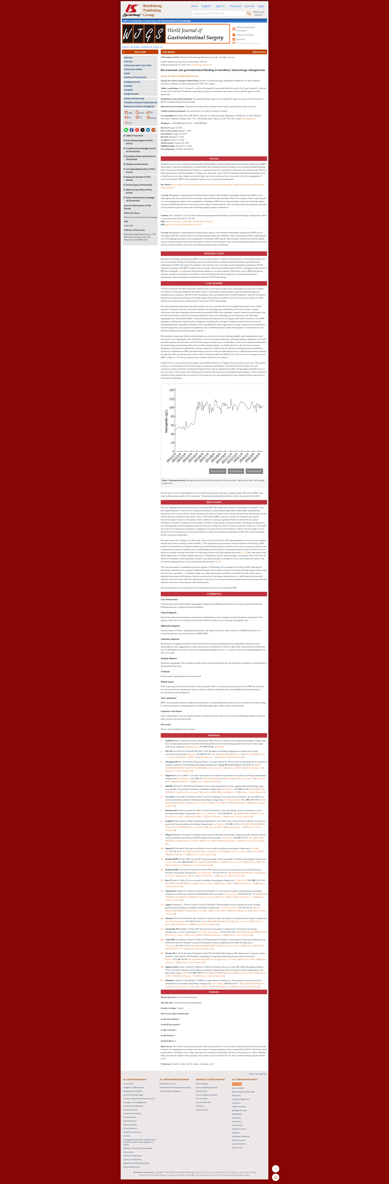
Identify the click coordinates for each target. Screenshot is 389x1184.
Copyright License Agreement (134, 1102)
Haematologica (192, 747)
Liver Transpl (217, 983)
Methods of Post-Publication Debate (137, 1148)
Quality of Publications (132, 1159)
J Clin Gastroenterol (228, 908)
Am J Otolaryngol (204, 873)
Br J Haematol (183, 778)
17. (162, 929)
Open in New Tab (218, 471)
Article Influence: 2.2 (240, 911)
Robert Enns (193, 76)
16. (162, 918)
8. (162, 821)
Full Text (237, 754)
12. (162, 870)
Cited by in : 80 (226, 883)
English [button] (206, 6)
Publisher (235, 1133)
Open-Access (128, 1152)
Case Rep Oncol (230, 894)
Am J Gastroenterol (232, 800)
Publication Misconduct (132, 1156)
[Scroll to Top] (275, 1168)
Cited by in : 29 (220, 911)
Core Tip (128, 61)
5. (162, 786)
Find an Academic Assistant (206, 1095)
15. (162, 904)
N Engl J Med (171, 862)
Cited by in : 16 (187, 876)
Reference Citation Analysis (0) (139, 106)
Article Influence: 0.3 (182, 924)
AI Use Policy (128, 1083)
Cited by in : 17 (187, 757)
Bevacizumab (177, 184)
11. (162, 859)
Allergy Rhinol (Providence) (229, 765)
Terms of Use (237, 1147)
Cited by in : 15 (196, 935)
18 (249, 549)
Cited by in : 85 (211, 841)
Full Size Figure (236, 471)
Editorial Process (129, 1121)
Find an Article (201, 1098)
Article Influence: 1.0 (183, 781)
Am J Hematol (227, 789)
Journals (249, 6)
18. (162, 939)
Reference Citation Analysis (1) (252, 792)
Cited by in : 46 (235, 768)
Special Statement (239, 1144)
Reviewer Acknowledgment (170, 1091)
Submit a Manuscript (131, 1167)
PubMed (128, 85)
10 (203, 555)
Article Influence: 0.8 (240, 803)
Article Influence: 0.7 (228, 792)
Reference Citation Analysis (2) (231, 757)
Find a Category (202, 1083)
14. (162, 891)
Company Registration (241, 1099)
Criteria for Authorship (132, 1113)
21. (162, 980)
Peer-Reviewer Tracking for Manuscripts (175, 1087)
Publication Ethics (239, 1129)
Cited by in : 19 (216, 827)
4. (162, 775)
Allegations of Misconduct (133, 1087)
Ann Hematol (218, 824)
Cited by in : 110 (203, 986)
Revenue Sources (238, 1140)
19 (182, 573)
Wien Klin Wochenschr (174, 921)
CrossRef (128, 89)
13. (162, 880)
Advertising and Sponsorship (243, 1092)
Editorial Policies (129, 1117)
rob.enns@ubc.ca (249, 118)
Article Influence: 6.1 (222, 986)
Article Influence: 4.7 (246, 883)
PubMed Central (132, 82)
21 (185, 573)
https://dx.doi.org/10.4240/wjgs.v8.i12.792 (183, 224)
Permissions (236, 1121)
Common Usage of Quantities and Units (139, 1098)
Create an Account (130, 1110)
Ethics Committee (130, 1125)
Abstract (128, 57)
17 (201, 543)
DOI (230, 754)
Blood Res (191, 754)
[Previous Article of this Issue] (124, 51)
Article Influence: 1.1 (215, 816)
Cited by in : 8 (210, 792)
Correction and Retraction (133, 1106)
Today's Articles (202, 1110)
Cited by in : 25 (255, 862)
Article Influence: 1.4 (207, 757)
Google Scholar (131, 93)
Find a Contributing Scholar (206, 1087)
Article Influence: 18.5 (187, 976)
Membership (237, 1114)
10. (162, 848)
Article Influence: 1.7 (175, 865)
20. (162, 967)
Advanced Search (258, 13)
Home (194, 6)
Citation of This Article (135, 77)
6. (162, 797)
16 (180, 271)
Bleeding (249, 184)
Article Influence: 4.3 (230, 841)
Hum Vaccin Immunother (207, 813)
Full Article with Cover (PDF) (137, 65)
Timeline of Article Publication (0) (140, 102)
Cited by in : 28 (249, 959)
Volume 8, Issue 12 (151, 47)
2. (162, 751)
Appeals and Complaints (133, 1091)
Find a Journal (201, 1091)
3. (162, 762)
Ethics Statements (130, 1128)
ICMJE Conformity (239, 1106)
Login (261, 6)
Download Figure (254, 471)
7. (162, 810)
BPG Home (236, 1095)
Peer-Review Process (168, 1083)
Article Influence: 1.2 (235, 827)
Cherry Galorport (179, 76)
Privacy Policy (237, 1125)
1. (162, 740)
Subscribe (199, 1106)
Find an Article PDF (203, 1102)
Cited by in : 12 (220, 803)
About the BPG (238, 1088)
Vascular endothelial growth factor (198, 184)
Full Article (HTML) (133, 69)
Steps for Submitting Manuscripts (136, 1163)
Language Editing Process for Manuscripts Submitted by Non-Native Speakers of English (139, 1142)
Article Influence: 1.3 (245, 897)
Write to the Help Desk (258, 1074)
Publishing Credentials (241, 1136)
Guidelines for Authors (132, 1132)
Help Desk (235, 6)
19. (162, 953)
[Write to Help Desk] (275, 1177)
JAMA (184, 973)
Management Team (239, 1110)
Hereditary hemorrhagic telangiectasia (228, 184)
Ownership (236, 1118)
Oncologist (169, 945)
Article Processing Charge (133, 1095)
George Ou (165, 76)
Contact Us (236, 1103)
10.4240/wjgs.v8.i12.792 (201, 65)
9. (162, 835)
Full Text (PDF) (249, 754)
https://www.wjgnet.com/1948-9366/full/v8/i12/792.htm (189, 221)
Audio (127, 73)
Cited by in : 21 (226, 897)
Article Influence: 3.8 (254, 768)
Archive (135, 47)
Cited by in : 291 (254, 945)
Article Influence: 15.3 (175, 949)
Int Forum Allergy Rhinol (209, 932)
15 (245, 552)
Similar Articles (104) (134, 98)
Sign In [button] (220, 6)
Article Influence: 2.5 (178, 854)
